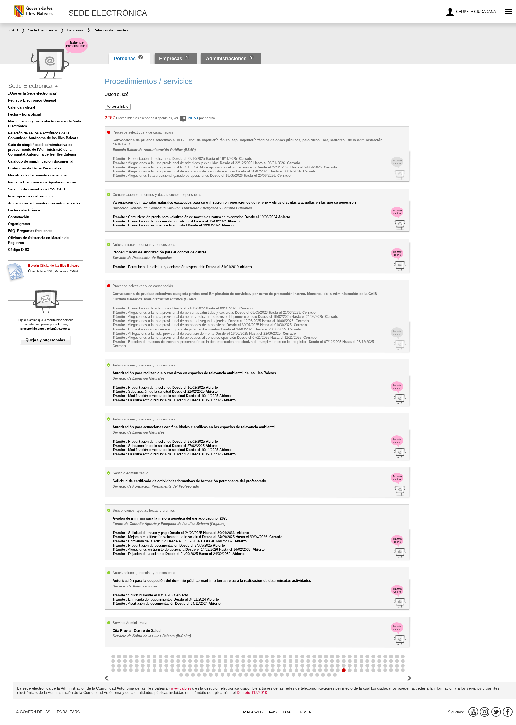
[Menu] (509, 12)
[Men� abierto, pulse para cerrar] (56, 86)
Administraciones (226, 58)
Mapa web (253, 712)
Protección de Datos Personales (34, 168)
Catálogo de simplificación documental (40, 161)
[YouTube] (473, 712)
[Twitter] (496, 712)
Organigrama (19, 224)
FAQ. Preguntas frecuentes (30, 231)
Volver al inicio (117, 107)
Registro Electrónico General (32, 100)
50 (196, 118)
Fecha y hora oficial (24, 114)
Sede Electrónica (30, 85)
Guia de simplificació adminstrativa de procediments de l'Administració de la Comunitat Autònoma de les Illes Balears (42, 149)
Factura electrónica (24, 210)
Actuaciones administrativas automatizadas (44, 203)
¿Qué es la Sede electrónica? (32, 93)
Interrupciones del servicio (30, 196)
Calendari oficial (21, 107)
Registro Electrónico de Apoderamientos (42, 182)
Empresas (170, 58)
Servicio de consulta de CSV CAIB (36, 189)
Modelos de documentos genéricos (37, 175)
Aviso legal (280, 712)
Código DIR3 (18, 250)
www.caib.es (181, 688)
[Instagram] (484, 712)
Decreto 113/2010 (252, 692)
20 (190, 118)
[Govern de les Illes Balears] (36, 11)
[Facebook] (508, 712)
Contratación (18, 217)
